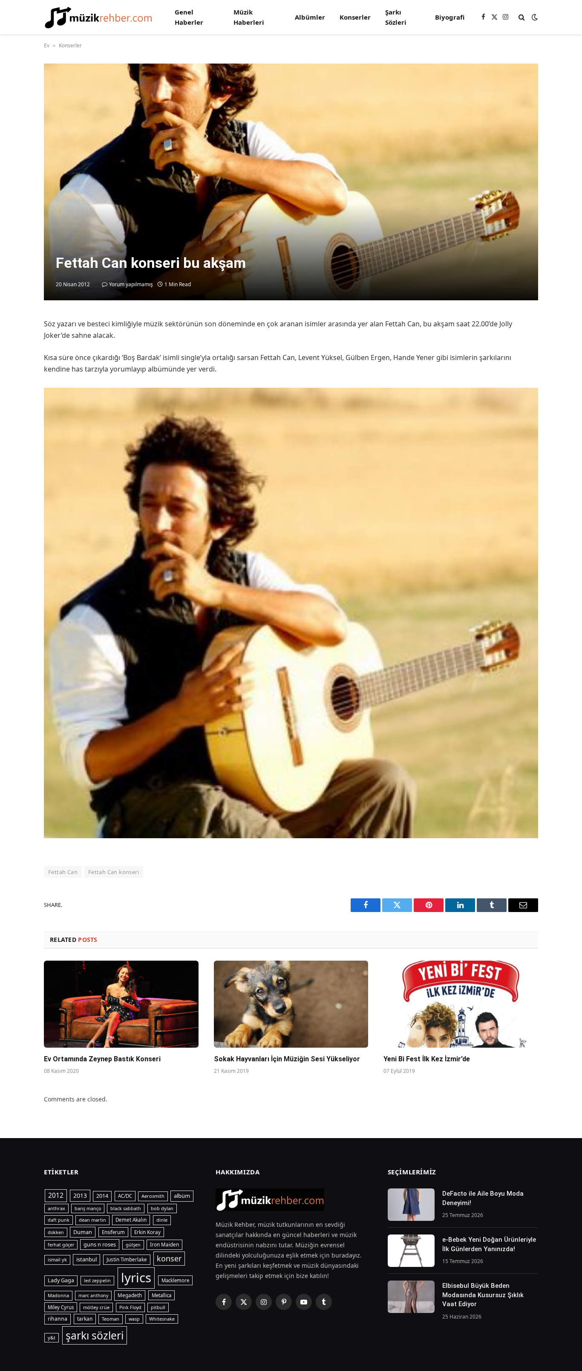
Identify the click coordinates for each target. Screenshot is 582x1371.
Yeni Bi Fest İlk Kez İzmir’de (426, 1059)
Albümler (310, 17)
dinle (161, 1220)
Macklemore (175, 1280)
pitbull (158, 1307)
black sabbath (125, 1208)
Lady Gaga (61, 1280)
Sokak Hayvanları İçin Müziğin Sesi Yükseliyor (287, 1059)
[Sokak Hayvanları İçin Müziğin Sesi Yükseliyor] (291, 1004)
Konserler (355, 17)
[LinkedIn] (12, 386)
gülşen (133, 1245)
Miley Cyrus (61, 1307)
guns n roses (100, 1244)
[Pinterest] (12, 405)
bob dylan (162, 1208)
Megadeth (130, 1295)
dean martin (92, 1220)
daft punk (58, 1220)
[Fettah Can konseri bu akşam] (291, 182)
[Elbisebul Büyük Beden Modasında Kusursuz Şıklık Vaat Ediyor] (411, 1297)
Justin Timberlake (127, 1259)
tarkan (84, 1318)
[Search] (522, 17)
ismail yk (57, 1259)
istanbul (86, 1259)
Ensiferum (113, 1232)
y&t (51, 1337)
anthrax (56, 1208)
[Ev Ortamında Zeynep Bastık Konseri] (121, 1004)
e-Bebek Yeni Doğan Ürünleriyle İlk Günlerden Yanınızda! (489, 1244)
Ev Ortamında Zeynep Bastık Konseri (102, 1059)
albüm (182, 1196)
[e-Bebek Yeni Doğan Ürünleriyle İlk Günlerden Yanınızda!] (411, 1250)
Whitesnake (162, 1319)
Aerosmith (152, 1196)
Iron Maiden (164, 1244)
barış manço (88, 1208)
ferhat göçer (61, 1245)
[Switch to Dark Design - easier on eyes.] (534, 17)
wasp (134, 1319)
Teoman (110, 1319)
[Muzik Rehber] (98, 17)
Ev (46, 45)
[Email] (12, 425)
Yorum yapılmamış (131, 284)
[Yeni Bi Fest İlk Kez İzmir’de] (460, 1004)
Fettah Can (63, 872)
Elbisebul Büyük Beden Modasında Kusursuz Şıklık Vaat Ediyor (483, 1295)
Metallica (161, 1295)
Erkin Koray (147, 1232)
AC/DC (125, 1196)
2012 (55, 1195)
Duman (82, 1232)
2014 (102, 1196)
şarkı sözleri (95, 1335)
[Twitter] (12, 366)
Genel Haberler (189, 17)
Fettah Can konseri (113, 872)
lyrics (136, 1277)
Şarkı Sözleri (395, 17)
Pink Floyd (130, 1307)
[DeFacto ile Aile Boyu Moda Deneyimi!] (411, 1204)
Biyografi (449, 17)
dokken (56, 1232)
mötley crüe (96, 1307)
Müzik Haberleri (248, 17)
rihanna (57, 1318)
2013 (80, 1195)
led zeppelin (97, 1281)
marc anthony (93, 1295)
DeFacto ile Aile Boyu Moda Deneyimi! (483, 1198)
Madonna (58, 1295)
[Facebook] (12, 346)
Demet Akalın (131, 1220)
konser (169, 1258)
